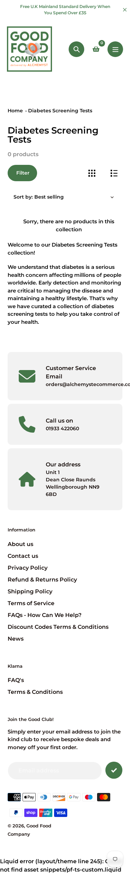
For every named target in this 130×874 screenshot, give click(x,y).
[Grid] (91, 173)
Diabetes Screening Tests (60, 110)
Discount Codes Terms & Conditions (58, 627)
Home (15, 110)
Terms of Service (31, 603)
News (16, 638)
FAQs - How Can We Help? (44, 615)
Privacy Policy (27, 567)
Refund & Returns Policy (42, 579)
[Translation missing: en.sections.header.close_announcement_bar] (124, 9)
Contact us (23, 556)
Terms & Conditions (35, 692)
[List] (113, 173)
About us (20, 544)
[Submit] (113, 770)
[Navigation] (115, 49)
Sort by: (23, 197)
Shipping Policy (30, 591)
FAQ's (16, 680)
